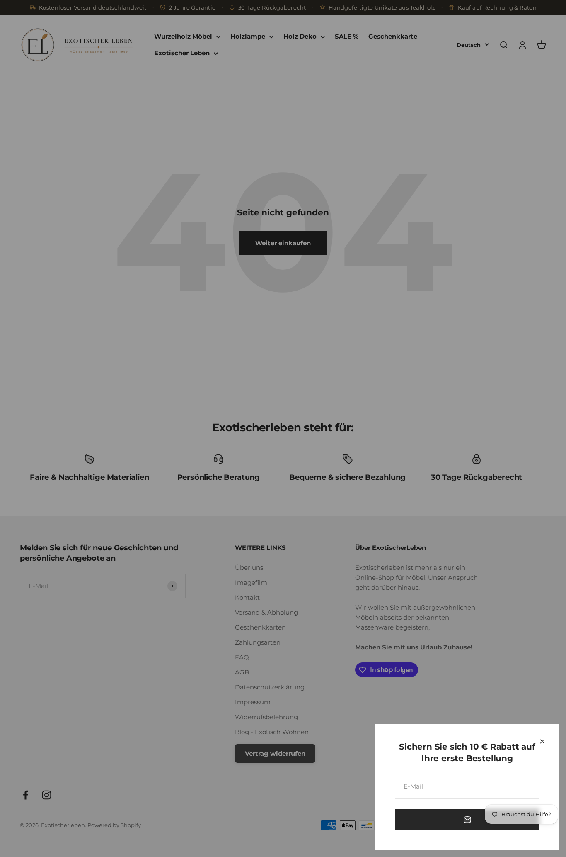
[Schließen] (542, 741)
